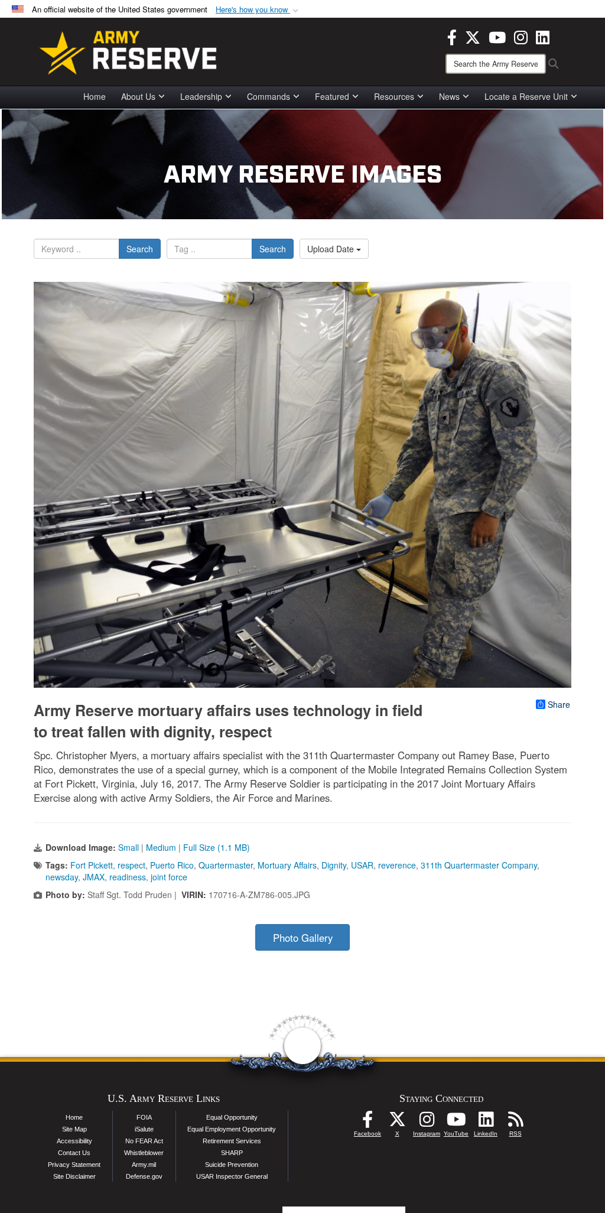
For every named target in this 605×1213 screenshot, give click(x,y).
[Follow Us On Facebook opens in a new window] (367, 1122)
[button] (258, 10)
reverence (397, 865)
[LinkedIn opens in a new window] (542, 36)
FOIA (144, 1117)
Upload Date (331, 249)
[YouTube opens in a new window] (497, 36)
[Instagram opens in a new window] (521, 36)
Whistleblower (144, 1152)
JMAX (94, 877)
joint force (169, 877)
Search (139, 249)
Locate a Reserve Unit (526, 96)
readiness (127, 877)
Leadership (201, 96)
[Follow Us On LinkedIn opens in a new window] (485, 1122)
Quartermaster (226, 865)
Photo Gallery (303, 938)
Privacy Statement (74, 1164)
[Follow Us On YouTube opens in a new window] (456, 1122)
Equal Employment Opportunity (231, 1129)
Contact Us (74, 1152)
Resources (394, 96)
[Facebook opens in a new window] (452, 36)
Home (94, 96)
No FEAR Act (144, 1140)
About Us (138, 96)
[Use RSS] (515, 1122)
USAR (362, 865)
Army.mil (144, 1164)
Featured (332, 96)
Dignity (333, 865)
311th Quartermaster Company (479, 865)
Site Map (74, 1129)
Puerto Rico (172, 865)
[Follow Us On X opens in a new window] (397, 1122)
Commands (268, 96)
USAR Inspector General (232, 1176)
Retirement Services (232, 1140)
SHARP (232, 1152)
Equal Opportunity (232, 1117)
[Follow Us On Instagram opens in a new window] (426, 1122)
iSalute (144, 1129)
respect (131, 865)
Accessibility (74, 1140)
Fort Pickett (91, 865)
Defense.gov (144, 1176)
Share (559, 704)
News (449, 96)
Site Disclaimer (74, 1176)
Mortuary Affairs (287, 865)
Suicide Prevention (231, 1164)
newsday (61, 877)
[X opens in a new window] (472, 36)
